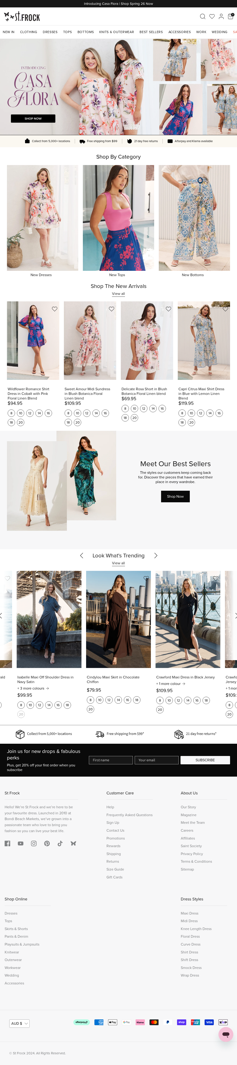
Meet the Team (193, 822)
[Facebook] (7, 843)
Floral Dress (190, 936)
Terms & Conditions (196, 861)
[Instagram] (34, 843)
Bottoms (86, 32)
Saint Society (191, 846)
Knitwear (12, 952)
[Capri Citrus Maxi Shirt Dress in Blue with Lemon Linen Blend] (204, 340)
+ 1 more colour (168, 683)
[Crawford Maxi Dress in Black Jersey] (188, 619)
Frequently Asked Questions (129, 815)
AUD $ (16, 1023)
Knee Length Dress (196, 928)
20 (21, 422)
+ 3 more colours (30, 688)
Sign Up (112, 822)
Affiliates (188, 838)
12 (29, 413)
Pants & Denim (16, 936)
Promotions (115, 838)
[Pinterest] (47, 843)
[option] (118, 87)
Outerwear (13, 959)
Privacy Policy (192, 853)
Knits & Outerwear (116, 32)
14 (39, 413)
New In (9, 32)
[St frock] (73, 843)
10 (20, 413)
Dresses (50, 32)
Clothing (28, 32)
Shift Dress (189, 959)
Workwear (13, 967)
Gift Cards (114, 877)
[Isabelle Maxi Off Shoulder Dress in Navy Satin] (49, 619)
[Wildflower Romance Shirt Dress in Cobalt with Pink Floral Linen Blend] (33, 340)
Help (110, 807)
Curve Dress (190, 944)
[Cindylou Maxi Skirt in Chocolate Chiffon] (118, 619)
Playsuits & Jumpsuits (22, 944)
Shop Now (175, 496)
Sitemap (187, 869)
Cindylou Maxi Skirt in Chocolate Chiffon (113, 679)
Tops (67, 32)
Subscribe (205, 760)
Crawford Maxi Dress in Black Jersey (185, 677)
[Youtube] (20, 843)
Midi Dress (189, 921)
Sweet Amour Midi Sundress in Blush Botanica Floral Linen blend (87, 394)
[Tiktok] (60, 843)
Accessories (179, 32)
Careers (187, 830)
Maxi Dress (189, 913)
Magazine (188, 815)
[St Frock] (22, 16)
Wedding (220, 32)
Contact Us (115, 830)
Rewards (113, 846)
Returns (112, 861)
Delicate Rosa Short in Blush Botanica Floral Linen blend (144, 391)
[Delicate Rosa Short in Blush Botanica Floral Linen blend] (147, 340)
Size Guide (115, 869)
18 (11, 422)
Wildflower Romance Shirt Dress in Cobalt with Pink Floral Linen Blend (28, 394)
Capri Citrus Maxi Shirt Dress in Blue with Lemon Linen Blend (201, 394)
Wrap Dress (190, 975)
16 (48, 413)
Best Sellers (151, 32)
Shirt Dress (189, 952)
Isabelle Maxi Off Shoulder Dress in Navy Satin (45, 679)
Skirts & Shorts (16, 928)
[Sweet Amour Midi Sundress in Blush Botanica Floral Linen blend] (90, 340)
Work (201, 32)
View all (118, 293)
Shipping (113, 853)
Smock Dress (191, 967)
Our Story (188, 807)
